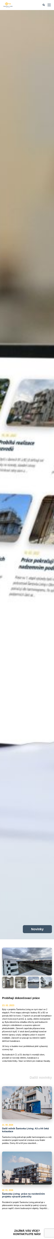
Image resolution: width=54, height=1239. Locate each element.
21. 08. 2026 (7, 1125)
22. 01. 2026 (7, 1190)
